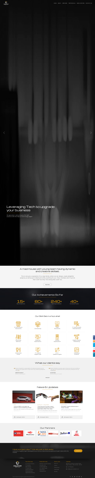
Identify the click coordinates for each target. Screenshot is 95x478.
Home (55, 3)
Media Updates (80, 3)
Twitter (75, 477)
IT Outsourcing (28, 468)
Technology (39, 404)
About (59, 3)
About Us (56, 463)
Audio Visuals (42, 469)
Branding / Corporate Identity (45, 463)
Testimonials (71, 3)
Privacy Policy (56, 467)
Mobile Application (29, 471)
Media (15, 404)
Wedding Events (43, 471)
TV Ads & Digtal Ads (43, 466)
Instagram (72, 477)
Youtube (79, 477)
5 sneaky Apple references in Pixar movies (69, 407)
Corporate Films (43, 465)
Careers (55, 465)
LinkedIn (81, 477)
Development (46, 404)
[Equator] (6, 3)
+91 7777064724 (70, 466)
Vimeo (77, 477)
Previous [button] (4, 132)
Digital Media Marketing (30, 472)
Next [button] (91, 132)
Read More (47, 284)
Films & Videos (64, 404)
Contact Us (89, 3)
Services (64, 3)
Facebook (70, 477)
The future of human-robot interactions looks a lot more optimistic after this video (45, 407)
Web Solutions (28, 466)
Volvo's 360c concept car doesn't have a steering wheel (22, 407)
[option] (47, 239)
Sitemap (55, 471)
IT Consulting (27, 465)
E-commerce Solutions (29, 463)
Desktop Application (29, 469)
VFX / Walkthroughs (43, 468)
